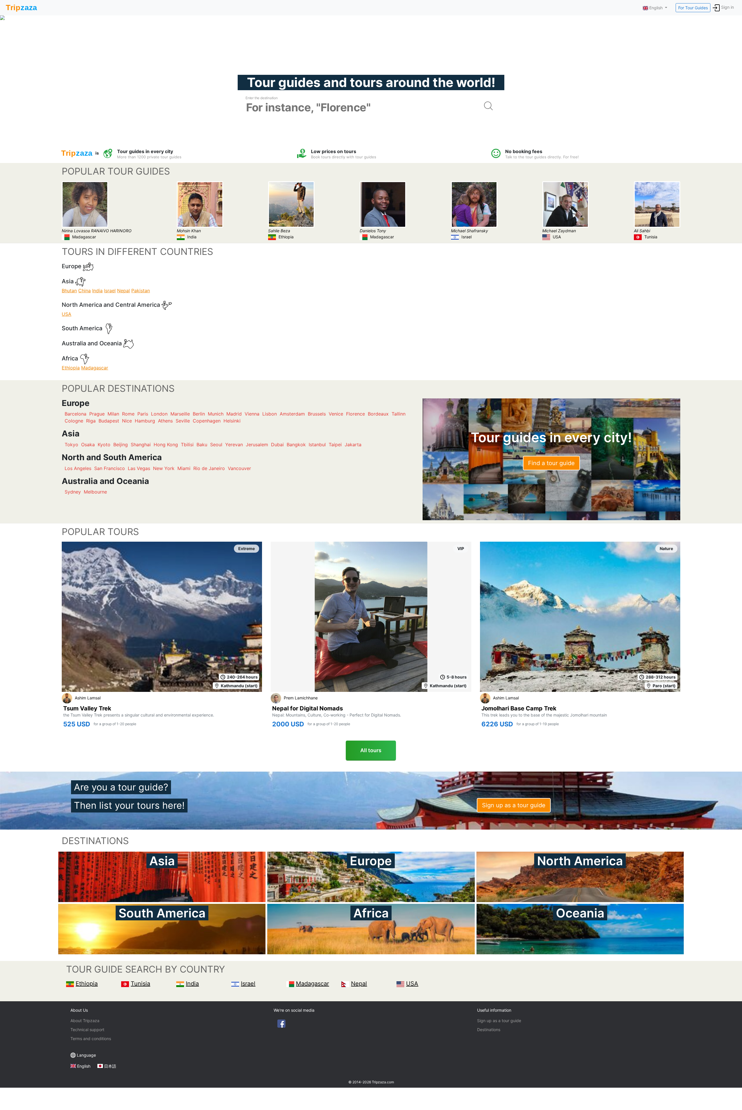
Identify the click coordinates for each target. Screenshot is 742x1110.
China (84, 290)
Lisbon (269, 414)
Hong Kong (166, 444)
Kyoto (104, 444)
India (97, 290)
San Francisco (109, 468)
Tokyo (71, 444)
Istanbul (317, 444)
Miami (183, 468)
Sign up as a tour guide (513, 805)
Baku (202, 444)
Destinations (488, 1029)
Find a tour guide (551, 463)
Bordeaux (378, 414)
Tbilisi (187, 444)
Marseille (180, 414)
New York (163, 468)
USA (66, 314)
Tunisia (140, 983)
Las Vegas (139, 468)
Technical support (87, 1029)
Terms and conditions (90, 1038)
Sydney (73, 492)
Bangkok (296, 444)
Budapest (109, 421)
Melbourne (95, 492)
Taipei (335, 444)
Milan (113, 414)
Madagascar (94, 368)
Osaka (88, 444)
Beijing (120, 444)
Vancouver (239, 468)
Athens (165, 421)
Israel (110, 290)
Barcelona (75, 414)
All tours (370, 750)
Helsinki (232, 421)
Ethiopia (71, 368)
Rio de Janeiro (209, 468)
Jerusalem (257, 444)
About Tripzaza (84, 1020)
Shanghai (141, 444)
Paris (142, 414)
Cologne (74, 421)
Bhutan (69, 290)
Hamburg (145, 421)
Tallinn (398, 414)
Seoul (216, 444)
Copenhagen (207, 421)
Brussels (317, 414)
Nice (127, 421)
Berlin (199, 414)
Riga (91, 421)
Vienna (252, 414)
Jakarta (353, 444)
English (83, 1066)
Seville (183, 421)
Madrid (234, 414)
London (159, 414)
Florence (355, 414)
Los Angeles (78, 468)
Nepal (123, 290)
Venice (336, 414)
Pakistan (140, 290)
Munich (215, 414)
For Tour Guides (693, 7)
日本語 (110, 1066)
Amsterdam (292, 414)
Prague (97, 414)
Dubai (277, 444)
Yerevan (234, 444)
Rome (128, 414)
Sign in (727, 7)
